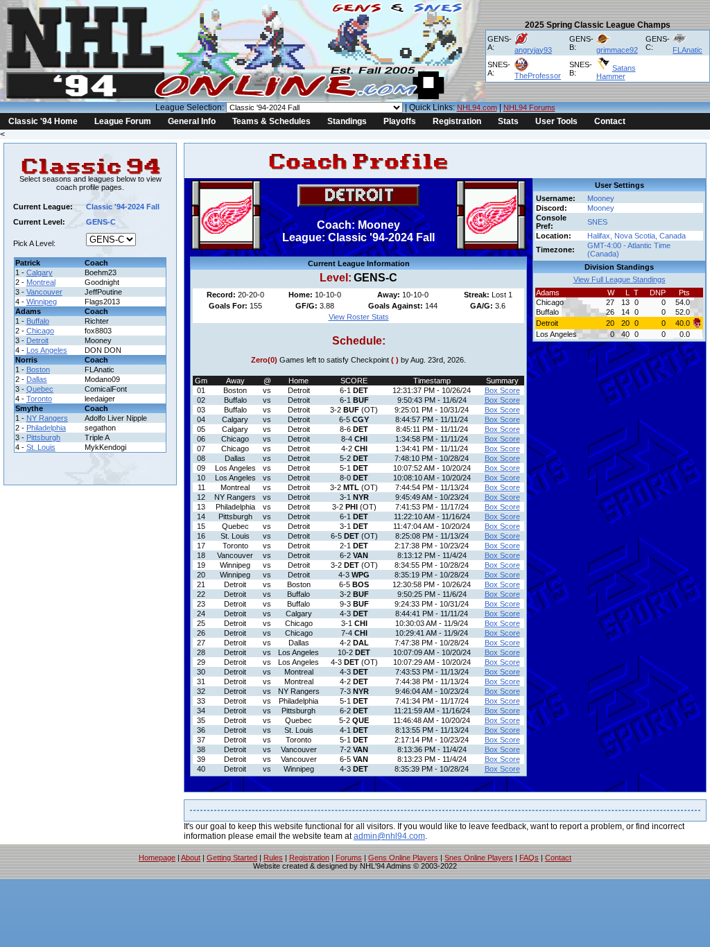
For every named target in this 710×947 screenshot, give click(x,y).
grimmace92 (617, 50)
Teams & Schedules (271, 121)
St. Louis (40, 447)
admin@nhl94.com (389, 836)
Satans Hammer (616, 72)
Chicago (40, 331)
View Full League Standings (619, 279)
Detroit (37, 340)
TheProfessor (537, 75)
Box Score (502, 390)
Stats (508, 121)
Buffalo (37, 321)
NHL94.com (477, 107)
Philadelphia (46, 428)
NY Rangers (47, 418)
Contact (609, 121)
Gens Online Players (403, 857)
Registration (457, 121)
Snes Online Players (478, 857)
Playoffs (399, 121)
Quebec (39, 389)
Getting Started (232, 857)
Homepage (157, 857)
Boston (38, 369)
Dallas (36, 379)
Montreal (40, 282)
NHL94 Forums (529, 107)
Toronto (39, 398)
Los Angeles (46, 350)
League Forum (122, 121)
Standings (347, 121)
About (190, 857)
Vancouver (44, 292)
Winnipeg (41, 301)
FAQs (529, 857)
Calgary (39, 272)
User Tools (556, 121)
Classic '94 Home (43, 121)
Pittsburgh (43, 437)
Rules (273, 857)
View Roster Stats (359, 317)
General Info (192, 121)
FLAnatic (687, 50)
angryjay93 (533, 50)
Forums (349, 857)
